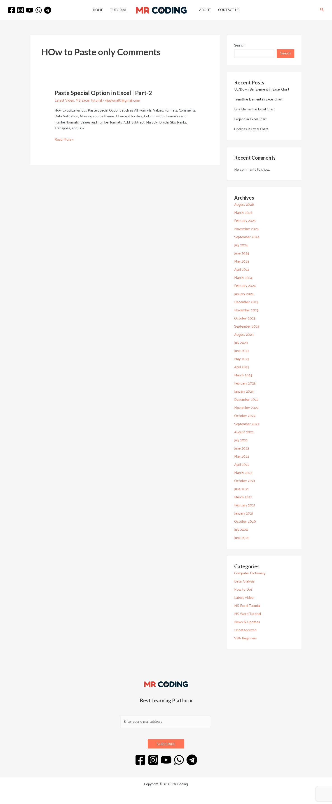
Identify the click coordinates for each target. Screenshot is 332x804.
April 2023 (241, 367)
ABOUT (205, 10)
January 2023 (244, 392)
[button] (322, 10)
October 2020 (245, 522)
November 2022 (246, 408)
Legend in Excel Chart (250, 119)
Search (239, 45)
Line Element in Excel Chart (254, 109)
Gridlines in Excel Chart (251, 129)
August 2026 (244, 205)
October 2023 (244, 318)
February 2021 (244, 505)
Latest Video (64, 101)
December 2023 (246, 302)
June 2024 (241, 253)
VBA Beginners (245, 638)
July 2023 (241, 343)
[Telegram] (47, 10)
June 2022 (241, 448)
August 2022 (244, 432)
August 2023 (244, 335)
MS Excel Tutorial (89, 101)
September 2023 (246, 327)
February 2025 (245, 221)
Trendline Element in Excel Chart (258, 99)
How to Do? (243, 590)
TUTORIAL (118, 10)
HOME (98, 10)
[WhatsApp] (38, 10)
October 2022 (244, 416)
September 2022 (246, 424)
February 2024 (245, 286)
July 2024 (241, 245)
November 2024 (246, 229)
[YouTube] (29, 10)
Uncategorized (245, 630)
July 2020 (241, 530)
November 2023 (246, 310)
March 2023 (243, 375)
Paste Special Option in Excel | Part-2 (103, 92)
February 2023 (245, 383)
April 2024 (241, 270)
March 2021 (243, 497)
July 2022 (241, 440)
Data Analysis (244, 581)
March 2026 (243, 213)
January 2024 (244, 294)
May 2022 (241, 457)
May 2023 (241, 359)
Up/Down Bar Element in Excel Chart (261, 89)
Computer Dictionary (249, 573)
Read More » (64, 140)
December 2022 (246, 400)
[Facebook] (11, 10)
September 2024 (246, 237)
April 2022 (241, 465)
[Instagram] (20, 10)
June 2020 (242, 538)
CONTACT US (228, 10)
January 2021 (243, 513)
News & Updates (247, 622)
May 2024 (241, 262)
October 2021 (244, 481)
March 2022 (243, 473)
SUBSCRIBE (166, 744)
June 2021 (241, 489)
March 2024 (243, 278)
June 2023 (241, 351)
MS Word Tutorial (247, 614)
